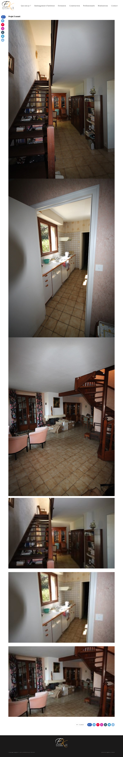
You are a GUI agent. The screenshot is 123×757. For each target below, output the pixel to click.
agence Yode (18, 752)
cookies (113, 752)
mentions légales (105, 752)
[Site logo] (6, 6)
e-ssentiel (32, 752)
